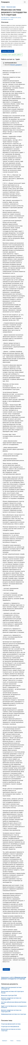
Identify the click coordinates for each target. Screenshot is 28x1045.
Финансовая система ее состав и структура (11, 1029)
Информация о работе (13, 978)
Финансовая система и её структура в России (12, 992)
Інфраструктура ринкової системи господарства (11, 988)
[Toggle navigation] (25, 2)
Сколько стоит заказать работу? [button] (12, 54)
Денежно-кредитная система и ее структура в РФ (11, 998)
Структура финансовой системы (11, 1024)
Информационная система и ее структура (13, 1014)
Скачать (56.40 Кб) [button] (7, 51)
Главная (3, 6)
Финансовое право (11, 6)
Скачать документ (16, 65)
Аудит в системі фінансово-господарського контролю (14, 1006)
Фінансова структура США (9, 995)
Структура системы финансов (10, 1026)
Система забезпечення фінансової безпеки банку (13, 1002)
